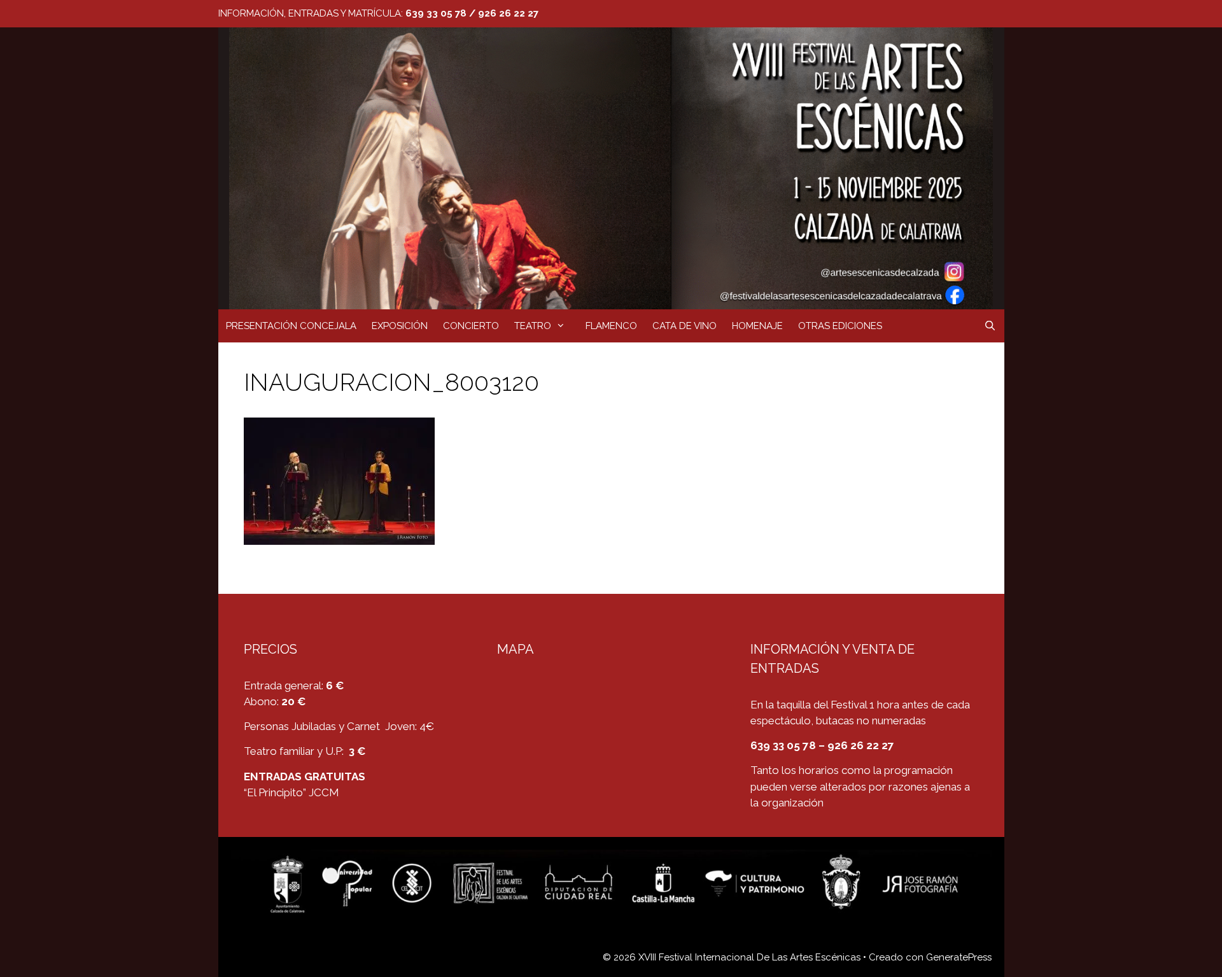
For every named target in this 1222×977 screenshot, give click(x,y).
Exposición (400, 326)
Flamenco (611, 326)
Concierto (471, 326)
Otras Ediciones (840, 326)
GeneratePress (959, 957)
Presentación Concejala (291, 326)
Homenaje (757, 326)
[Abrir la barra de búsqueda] (990, 325)
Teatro (532, 326)
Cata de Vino (684, 326)
